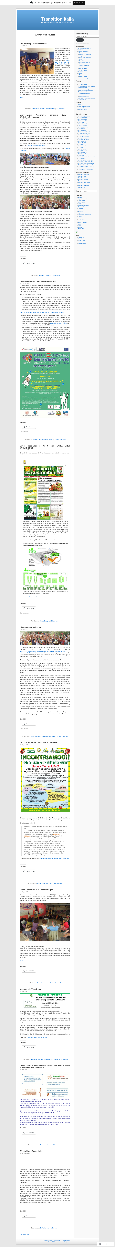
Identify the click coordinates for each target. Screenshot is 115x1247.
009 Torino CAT (82, 130)
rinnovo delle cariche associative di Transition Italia (62, 62)
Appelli (80, 197)
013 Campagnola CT (83, 136)
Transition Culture (82, 109)
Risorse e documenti (84, 62)
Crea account (81, 237)
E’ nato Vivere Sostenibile (31, 1151)
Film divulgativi (83, 68)
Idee (79, 213)
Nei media (80, 71)
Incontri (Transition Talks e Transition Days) (85, 91)
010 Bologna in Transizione (85, 131)
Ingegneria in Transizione (30, 989)
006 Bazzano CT (82, 125)
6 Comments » (57, 1145)
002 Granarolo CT (82, 119)
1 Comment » (55, 621)
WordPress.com (82, 243)
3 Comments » (63, 1059)
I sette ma (81, 59)
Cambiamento (81, 200)
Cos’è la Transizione (83, 51)
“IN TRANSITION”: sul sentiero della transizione (86, 87)
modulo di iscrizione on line (36, 145)
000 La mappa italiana (84, 116)
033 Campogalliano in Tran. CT (86, 166)
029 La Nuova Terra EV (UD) (85, 160)
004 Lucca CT (81, 122)
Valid (81, 240)
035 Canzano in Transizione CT (86, 169)
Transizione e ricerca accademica (87, 74)
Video (80, 63)
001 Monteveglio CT (83, 117)
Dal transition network (48, 736)
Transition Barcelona (83, 174)
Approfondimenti (36, 736)
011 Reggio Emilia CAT (84, 133)
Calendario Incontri (85, 93)
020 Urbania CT (82, 146)
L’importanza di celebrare (30, 627)
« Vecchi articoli (24, 38)
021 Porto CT (81, 147)
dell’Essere (27, 836)
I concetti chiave (83, 52)
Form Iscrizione (83, 76)
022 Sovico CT (82, 149)
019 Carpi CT (81, 144)
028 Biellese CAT (82, 158)
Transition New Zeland (84, 184)
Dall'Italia (36, 108)
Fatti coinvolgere (82, 70)
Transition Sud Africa (83, 185)
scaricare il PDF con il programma (37, 1037)
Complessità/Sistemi (83, 205)
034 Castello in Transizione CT (86, 168)
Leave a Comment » (60, 439)
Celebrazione (81, 202)
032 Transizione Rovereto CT (85, 164)
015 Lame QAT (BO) (83, 139)
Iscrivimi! (80, 40)
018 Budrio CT (82, 142)
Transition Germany (83, 179)
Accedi (80, 239)
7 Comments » (55, 275)
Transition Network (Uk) (84, 182)
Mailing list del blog (82, 34)
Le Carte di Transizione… (84, 48)
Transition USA (82, 187)
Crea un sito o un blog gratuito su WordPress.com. (57, 1240)
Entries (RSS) (51, 1242)
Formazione (81, 211)
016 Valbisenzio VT (83, 141)
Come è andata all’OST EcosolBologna (36, 890)
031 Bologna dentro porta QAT (86, 163)
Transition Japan (82, 180)
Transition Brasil (82, 176)
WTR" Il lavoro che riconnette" (86, 111)
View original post (27, 596)
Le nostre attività (82, 84)
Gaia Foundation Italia (84, 106)
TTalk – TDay (81, 228)
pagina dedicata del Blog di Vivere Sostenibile (55, 858)
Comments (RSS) (62, 1242)
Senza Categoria (45, 621)
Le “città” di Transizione (85, 54)
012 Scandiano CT (83, 135)
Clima (79, 203)
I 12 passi (81, 60)
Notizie (48, 275)
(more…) (22, 97)
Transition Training (83, 78)
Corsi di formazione (84, 96)
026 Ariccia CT (82, 155)
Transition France (82, 177)
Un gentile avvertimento (85, 56)
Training (80, 227)
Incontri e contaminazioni (47, 108)
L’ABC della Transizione (85, 57)
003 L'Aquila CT (82, 120)
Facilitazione (81, 210)
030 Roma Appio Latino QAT (85, 161)
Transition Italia (57, 19)
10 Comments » (61, 108)
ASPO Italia (81, 104)
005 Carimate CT (82, 124)
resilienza (80, 217)
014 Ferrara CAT (82, 138)
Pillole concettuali (84, 65)
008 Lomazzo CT (82, 128)
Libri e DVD (82, 67)
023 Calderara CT (82, 150)
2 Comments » (57, 883)
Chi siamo (80, 49)
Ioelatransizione (82, 107)
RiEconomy (81, 219)
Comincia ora (78, 3)
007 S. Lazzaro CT (83, 127)
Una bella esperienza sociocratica (34, 44)
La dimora (56, 834)
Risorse (80, 221)
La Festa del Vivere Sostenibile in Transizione (39, 743)
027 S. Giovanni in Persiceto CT (86, 157)
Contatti (80, 73)
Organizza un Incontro (86, 95)
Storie (79, 224)
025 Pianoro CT (82, 153)
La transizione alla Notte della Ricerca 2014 (38, 282)
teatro (79, 225)
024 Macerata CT (82, 152)
